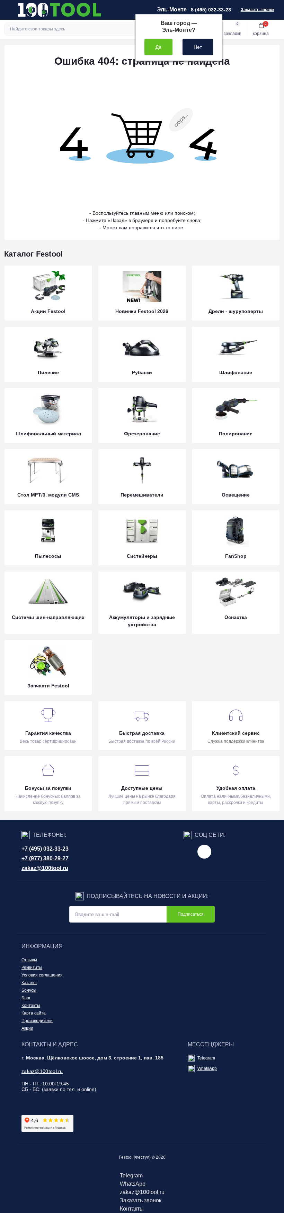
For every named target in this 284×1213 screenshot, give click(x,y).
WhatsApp (207, 1068)
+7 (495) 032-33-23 (45, 849)
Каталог (29, 982)
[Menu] (9, 9)
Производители (37, 1020)
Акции (27, 1028)
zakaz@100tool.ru (44, 868)
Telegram (206, 1058)
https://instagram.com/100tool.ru (204, 852)
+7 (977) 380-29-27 (45, 858)
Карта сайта (33, 1013)
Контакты (30, 1005)
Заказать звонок (257, 9)
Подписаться (191, 914)
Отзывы (29, 959)
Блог (25, 998)
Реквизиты (31, 967)
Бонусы (28, 990)
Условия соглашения (42, 975)
